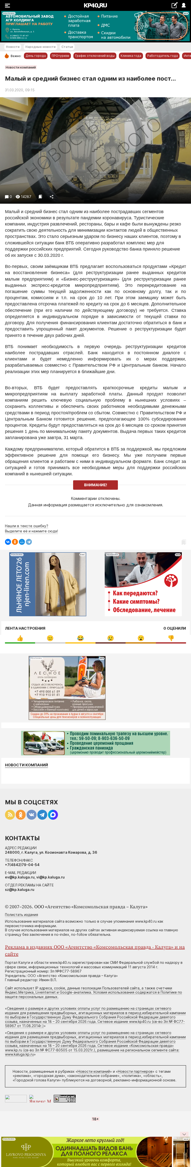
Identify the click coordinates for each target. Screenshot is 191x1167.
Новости (12, 47)
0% (20, 638)
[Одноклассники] (15, 542)
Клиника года (131, 56)
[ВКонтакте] (8, 542)
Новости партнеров (135, 1071)
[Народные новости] (174, 5)
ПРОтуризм (60, 56)
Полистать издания (21, 914)
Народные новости (40, 47)
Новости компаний (21, 67)
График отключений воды (95, 56)
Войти (183, 5)
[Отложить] (40, 196)
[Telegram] (29, 542)
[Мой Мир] (22, 542)
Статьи (67, 47)
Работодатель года (162, 56)
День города (36, 56)
